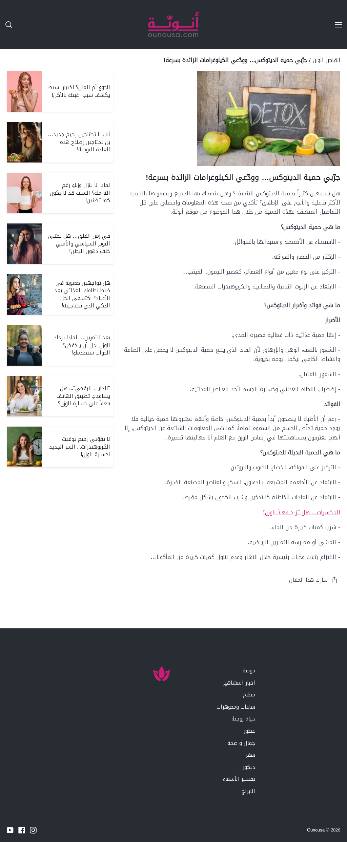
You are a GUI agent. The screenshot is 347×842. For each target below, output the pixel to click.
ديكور (249, 767)
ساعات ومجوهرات (236, 706)
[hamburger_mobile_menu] (335, 24)
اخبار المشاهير (239, 682)
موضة (249, 670)
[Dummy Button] (41, 24)
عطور (249, 731)
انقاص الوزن (326, 60)
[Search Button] (6, 24)
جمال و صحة (241, 743)
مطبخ (249, 694)
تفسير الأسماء (239, 779)
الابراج (248, 791)
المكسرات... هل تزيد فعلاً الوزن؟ (301, 512)
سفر (250, 755)
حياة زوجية (243, 718)
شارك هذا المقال (308, 580)
